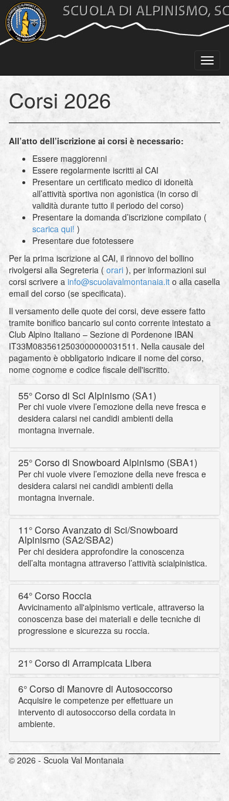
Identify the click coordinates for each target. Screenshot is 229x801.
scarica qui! (53, 229)
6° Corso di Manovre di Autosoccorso (95, 688)
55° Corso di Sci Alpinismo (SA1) (87, 395)
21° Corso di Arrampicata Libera (84, 663)
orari (114, 270)
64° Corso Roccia (55, 595)
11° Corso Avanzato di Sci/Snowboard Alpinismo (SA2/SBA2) (98, 535)
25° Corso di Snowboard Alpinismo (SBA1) (107, 462)
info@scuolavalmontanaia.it (119, 281)
